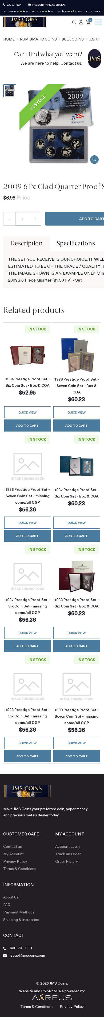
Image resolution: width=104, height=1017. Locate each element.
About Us (10, 897)
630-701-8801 (14, 4)
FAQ (6, 904)
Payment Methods (18, 912)
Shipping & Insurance (21, 919)
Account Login (67, 846)
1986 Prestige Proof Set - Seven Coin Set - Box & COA (76, 386)
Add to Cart (27, 425)
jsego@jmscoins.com (27, 955)
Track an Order (68, 853)
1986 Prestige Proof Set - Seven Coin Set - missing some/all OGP (27, 496)
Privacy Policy (15, 861)
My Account (13, 853)
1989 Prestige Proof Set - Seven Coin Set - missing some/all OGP (76, 716)
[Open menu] (97, 22)
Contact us (71, 63)
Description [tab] (26, 243)
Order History (66, 861)
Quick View (27, 412)
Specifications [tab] (76, 243)
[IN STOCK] (60, 124)
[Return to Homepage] (24, 22)
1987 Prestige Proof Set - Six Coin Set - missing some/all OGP (27, 606)
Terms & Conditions (19, 868)
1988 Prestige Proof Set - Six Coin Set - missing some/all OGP (27, 716)
